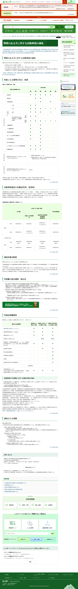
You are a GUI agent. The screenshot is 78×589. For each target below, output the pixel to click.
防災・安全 (10, 30)
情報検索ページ (12, 528)
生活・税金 (19, 36)
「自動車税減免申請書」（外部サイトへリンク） (16, 410)
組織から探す (70, 27)
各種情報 (39, 36)
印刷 (64, 37)
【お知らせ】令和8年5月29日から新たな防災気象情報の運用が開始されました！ (36, 12)
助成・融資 (38, 505)
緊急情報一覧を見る (60, 8)
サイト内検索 (5, 27)
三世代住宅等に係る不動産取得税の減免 (25, 52)
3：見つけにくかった (28, 558)
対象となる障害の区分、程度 (9, 72)
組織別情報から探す (47, 528)
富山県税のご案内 (45, 36)
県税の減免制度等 (52, 36)
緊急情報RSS (71, 8)
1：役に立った (8, 554)
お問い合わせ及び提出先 (9, 74)
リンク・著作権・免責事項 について (39, 575)
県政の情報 (69, 30)
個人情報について (8, 577)
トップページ (5, 36)
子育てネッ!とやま (69, 20)
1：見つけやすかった (9, 558)
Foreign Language (57, 1)
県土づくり (45, 30)
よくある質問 (30, 528)
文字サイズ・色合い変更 (31, 1)
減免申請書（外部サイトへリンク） (11, 328)
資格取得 (11, 505)
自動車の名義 (20, 72)
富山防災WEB (71, 14)
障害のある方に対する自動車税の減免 (32, 49)
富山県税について (32, 36)
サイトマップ (37, 577)
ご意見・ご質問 (23, 577)
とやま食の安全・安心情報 (57, 20)
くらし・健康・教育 (22, 30)
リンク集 (21, 574)
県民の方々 (23, 539)
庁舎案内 (7, 574)
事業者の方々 (50, 539)
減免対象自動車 (27, 72)
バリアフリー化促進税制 (29, 51)
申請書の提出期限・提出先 (37, 72)
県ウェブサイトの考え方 (53, 574)
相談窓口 (50, 505)
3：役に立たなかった (25, 554)
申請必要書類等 (47, 72)
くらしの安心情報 (42, 20)
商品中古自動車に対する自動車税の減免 (69, 46)
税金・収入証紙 (25, 36)
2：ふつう (16, 554)
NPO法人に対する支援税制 (17, 51)
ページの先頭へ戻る (53, 182)
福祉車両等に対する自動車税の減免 (43, 51)
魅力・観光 (37, 539)
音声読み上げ (48, 1)
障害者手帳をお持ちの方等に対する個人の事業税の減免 (69, 54)
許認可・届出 (25, 505)
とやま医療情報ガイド (30, 20)
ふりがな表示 (41, 1)
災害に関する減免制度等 (17, 49)
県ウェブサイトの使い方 (68, 574)
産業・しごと (35, 30)
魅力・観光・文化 (58, 30)
